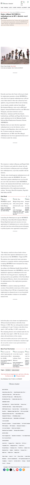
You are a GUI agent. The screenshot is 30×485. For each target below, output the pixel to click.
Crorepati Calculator (16, 423)
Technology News (13, 447)
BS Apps (8, 463)
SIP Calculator (12, 425)
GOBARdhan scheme (16, 415)
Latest (10, 7)
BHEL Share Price (17, 396)
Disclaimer (4, 458)
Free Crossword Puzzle (6, 438)
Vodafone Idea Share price (7, 418)
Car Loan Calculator (6, 428)
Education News (5, 450)
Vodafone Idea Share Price (17, 399)
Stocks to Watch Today (15, 404)
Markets (19, 7)
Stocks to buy (23, 404)
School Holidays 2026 (20, 413)
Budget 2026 (16, 452)
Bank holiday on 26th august (19, 418)
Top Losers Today (15, 409)
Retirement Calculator (21, 425)
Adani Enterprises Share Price (19, 392)
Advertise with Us (17, 460)
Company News (11, 443)
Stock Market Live (5, 404)
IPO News (24, 443)
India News (4, 452)
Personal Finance (5, 447)
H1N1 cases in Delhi (24, 411)
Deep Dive (4, 411)
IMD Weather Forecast (6, 409)
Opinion (11, 450)
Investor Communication (12, 458)
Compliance (4, 460)
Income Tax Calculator (6, 423)
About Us (11, 456)
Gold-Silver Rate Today (6, 406)
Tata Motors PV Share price (7, 396)
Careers (3, 463)
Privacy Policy (20, 456)
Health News (16, 450)
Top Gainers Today (24, 409)
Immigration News (13, 445)
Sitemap (23, 460)
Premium (6, 7)
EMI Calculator (5, 425)
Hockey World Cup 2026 (17, 406)
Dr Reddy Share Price (6, 399)
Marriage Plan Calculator (19, 430)
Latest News (4, 443)
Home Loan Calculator (16, 428)
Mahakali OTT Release (6, 415)
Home (2, 7)
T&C (15, 456)
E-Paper (14, 7)
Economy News (23, 450)
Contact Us (10, 460)
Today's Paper (5, 456)
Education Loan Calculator (7, 430)
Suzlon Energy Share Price (7, 392)
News (9, 12)
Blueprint (24, 7)
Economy (5, 12)
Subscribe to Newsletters (16, 435)
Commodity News (5, 445)
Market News (18, 443)
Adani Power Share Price (7, 394)
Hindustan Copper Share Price (13, 411)
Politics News (10, 452)
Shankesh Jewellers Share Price (8, 413)
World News (20, 447)
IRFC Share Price (16, 394)
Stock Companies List (6, 435)
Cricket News (21, 445)
